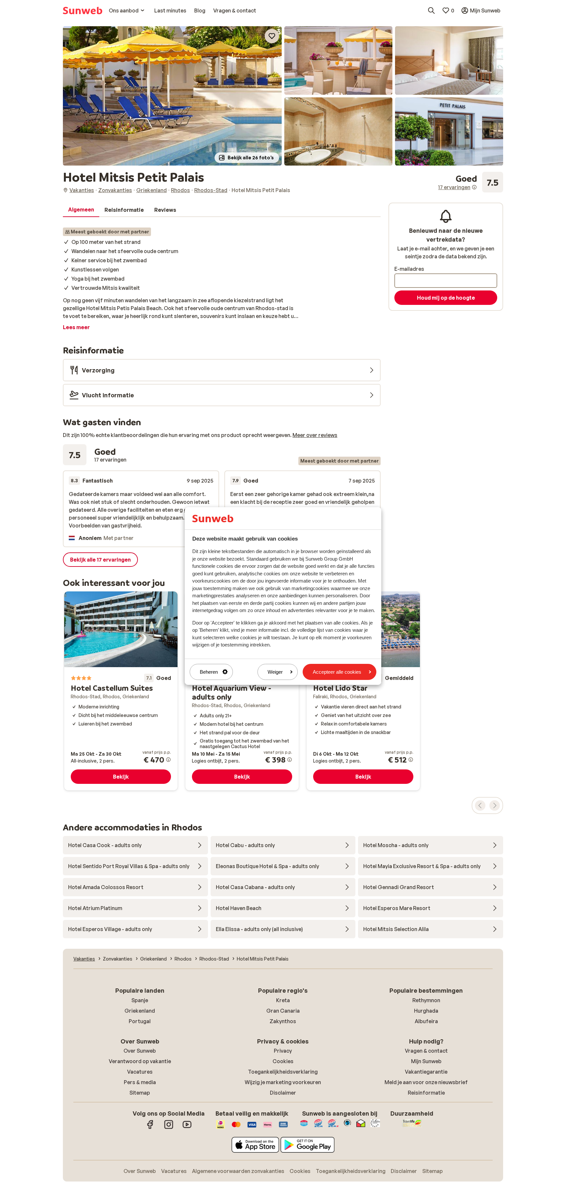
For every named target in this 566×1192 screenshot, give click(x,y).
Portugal (140, 1021)
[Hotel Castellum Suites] (121, 690)
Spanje (139, 1000)
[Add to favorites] (272, 36)
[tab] (81, 210)
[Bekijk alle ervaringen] (470, 182)
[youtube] (187, 1127)
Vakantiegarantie (426, 1071)
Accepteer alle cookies (337, 672)
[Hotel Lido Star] (363, 690)
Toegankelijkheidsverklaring (283, 1071)
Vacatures (140, 1071)
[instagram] (168, 1127)
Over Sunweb (139, 1050)
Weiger (275, 672)
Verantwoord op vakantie (140, 1061)
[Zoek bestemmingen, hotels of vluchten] (431, 10)
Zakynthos (283, 1021)
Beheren (209, 672)
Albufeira (426, 1021)
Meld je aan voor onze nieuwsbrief (426, 1082)
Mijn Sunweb (426, 1061)
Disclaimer (283, 1092)
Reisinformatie (426, 1092)
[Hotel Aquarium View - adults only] (242, 690)
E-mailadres (409, 269)
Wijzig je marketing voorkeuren (283, 1082)
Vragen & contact (426, 1050)
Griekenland (139, 1010)
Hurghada (426, 1010)
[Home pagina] (82, 10)
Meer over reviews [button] (314, 435)
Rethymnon (426, 1000)
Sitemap (139, 1092)
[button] (172, 96)
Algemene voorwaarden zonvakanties (238, 1171)
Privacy (283, 1050)
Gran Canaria (283, 1010)
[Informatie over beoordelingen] (474, 187)
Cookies (283, 1061)
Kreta (283, 1000)
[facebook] (150, 1127)
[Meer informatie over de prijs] (168, 759)
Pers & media (140, 1082)
